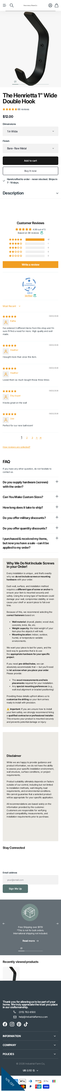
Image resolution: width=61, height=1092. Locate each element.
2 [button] (27, 437)
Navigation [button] (4, 5)
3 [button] (32, 437)
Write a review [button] (30, 264)
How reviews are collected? (16, 447)
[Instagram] (12, 1024)
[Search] (12, 5)
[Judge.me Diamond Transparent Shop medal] (29, 284)
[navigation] (21, 81)
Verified (28, 295)
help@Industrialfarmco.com (33, 1016)
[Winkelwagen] (56, 5)
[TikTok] (26, 1024)
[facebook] (5, 1024)
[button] (10, 109)
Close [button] (30, 1036)
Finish (6, 140)
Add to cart (30, 160)
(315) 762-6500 (27, 1012)
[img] (9, 316)
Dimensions (9, 124)
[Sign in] (50, 5)
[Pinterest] (19, 1024)
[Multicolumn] (30, 915)
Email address (10, 872)
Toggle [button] (57, 193)
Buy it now (30, 170)
